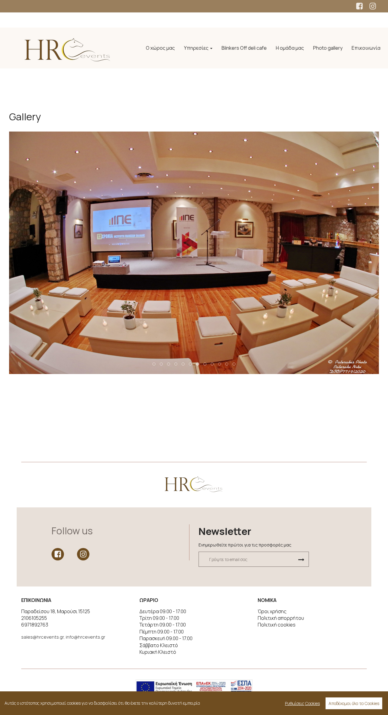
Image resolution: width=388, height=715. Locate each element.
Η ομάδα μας (290, 48)
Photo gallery (328, 48)
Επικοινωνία (366, 48)
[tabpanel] (194, 253)
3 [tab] (168, 364)
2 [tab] (161, 364)
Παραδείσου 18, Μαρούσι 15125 (55, 611)
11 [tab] (227, 364)
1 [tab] (154, 364)
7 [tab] (197, 364)
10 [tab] (219, 364)
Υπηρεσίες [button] (196, 48)
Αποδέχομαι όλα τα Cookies (354, 703)
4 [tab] (176, 364)
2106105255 (34, 618)
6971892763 (34, 624)
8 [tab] (205, 364)
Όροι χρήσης (272, 611)
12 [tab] (234, 364)
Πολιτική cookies (277, 624)
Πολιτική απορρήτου (281, 618)
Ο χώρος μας (160, 48)
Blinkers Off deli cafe (244, 48)
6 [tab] (190, 364)
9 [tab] (212, 364)
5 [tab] (183, 364)
